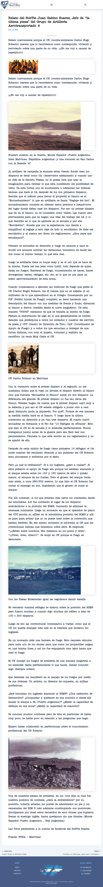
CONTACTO (17, 873)
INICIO (17, 867)
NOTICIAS (17, 870)
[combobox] (92, 4)
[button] (51, 4)
